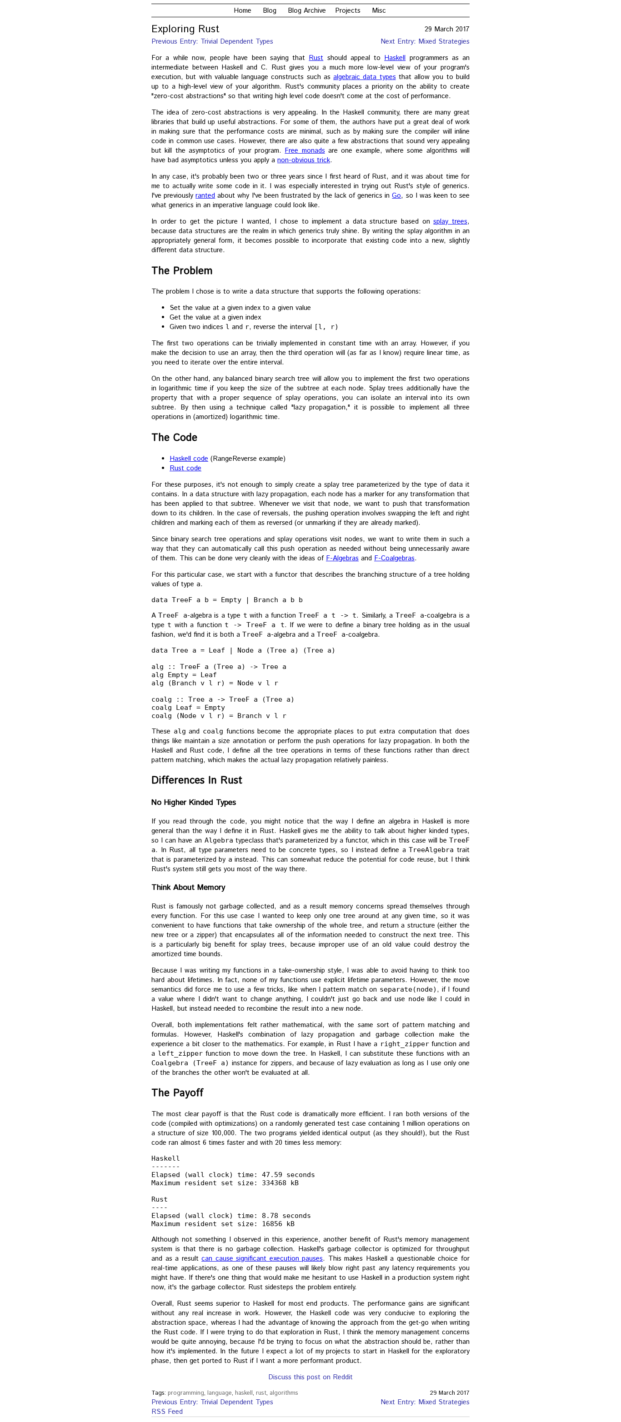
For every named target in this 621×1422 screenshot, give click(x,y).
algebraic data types (364, 77)
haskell (244, 1393)
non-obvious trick (303, 160)
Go (396, 195)
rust (261, 1393)
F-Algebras (342, 558)
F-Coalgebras (394, 558)
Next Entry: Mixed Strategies (425, 41)
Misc (379, 10)
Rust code (185, 468)
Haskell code (189, 459)
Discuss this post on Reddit (310, 1377)
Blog (269, 10)
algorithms (284, 1393)
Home (242, 10)
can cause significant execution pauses (262, 1258)
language (219, 1393)
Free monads (305, 150)
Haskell (395, 58)
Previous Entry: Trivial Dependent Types (212, 41)
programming (186, 1393)
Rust (316, 58)
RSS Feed (167, 1412)
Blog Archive (307, 10)
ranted (205, 195)
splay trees (450, 221)
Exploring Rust (185, 29)
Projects (348, 10)
